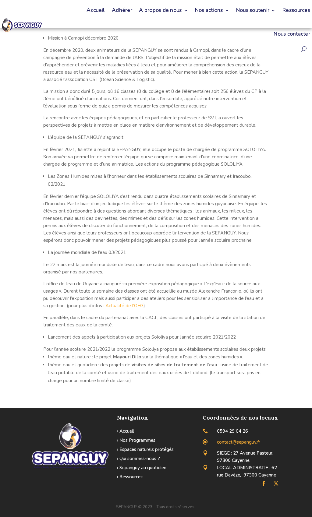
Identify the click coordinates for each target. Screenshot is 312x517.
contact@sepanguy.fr (238, 442)
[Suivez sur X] (276, 483)
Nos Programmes (137, 440)
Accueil (126, 431)
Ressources (131, 477)
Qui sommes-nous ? (139, 458)
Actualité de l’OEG (124, 306)
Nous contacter (292, 34)
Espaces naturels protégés (146, 449)
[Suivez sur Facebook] (264, 483)
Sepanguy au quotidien (142, 468)
